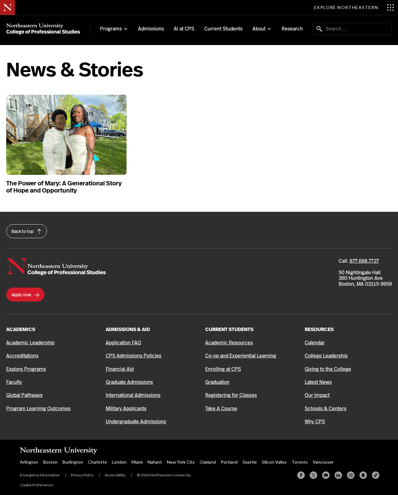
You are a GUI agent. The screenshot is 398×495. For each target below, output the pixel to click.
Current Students (223, 28)
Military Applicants (126, 408)
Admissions (151, 28)
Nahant (155, 462)
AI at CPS (184, 28)
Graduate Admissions (129, 382)
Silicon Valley (274, 462)
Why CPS (315, 421)
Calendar (315, 342)
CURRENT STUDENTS (229, 329)
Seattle (250, 462)
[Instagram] (350, 475)
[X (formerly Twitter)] (313, 475)
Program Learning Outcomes (38, 408)
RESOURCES (319, 329)
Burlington (72, 462)
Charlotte (97, 462)
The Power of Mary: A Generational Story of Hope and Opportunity (64, 187)
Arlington (29, 462)
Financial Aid (120, 369)
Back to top (23, 231)
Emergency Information (40, 475)
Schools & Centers (325, 408)
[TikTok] (375, 475)
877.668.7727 (364, 261)
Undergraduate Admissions (136, 421)
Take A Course (221, 408)
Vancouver (323, 462)
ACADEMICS (20, 329)
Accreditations (22, 355)
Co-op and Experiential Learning (240, 355)
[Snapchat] (363, 475)
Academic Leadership (30, 342)
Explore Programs (26, 369)
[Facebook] (301, 475)
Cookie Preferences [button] (36, 485)
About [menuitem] (259, 29)
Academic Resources (229, 342)
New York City (181, 462)
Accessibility (115, 475)
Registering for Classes (231, 395)
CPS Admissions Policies (133, 355)
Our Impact (317, 395)
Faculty (14, 382)
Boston (50, 462)
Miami (137, 462)
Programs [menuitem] (111, 29)
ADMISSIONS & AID (128, 329)
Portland (229, 462)
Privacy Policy (82, 475)
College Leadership (326, 355)
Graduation (217, 382)
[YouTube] (326, 475)
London (119, 462)
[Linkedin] (338, 475)
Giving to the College (328, 369)
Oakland (208, 462)
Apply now (22, 295)
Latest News (318, 382)
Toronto (300, 462)
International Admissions (133, 395)
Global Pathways (24, 395)
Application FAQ (123, 342)
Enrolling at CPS (223, 369)
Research (292, 28)
